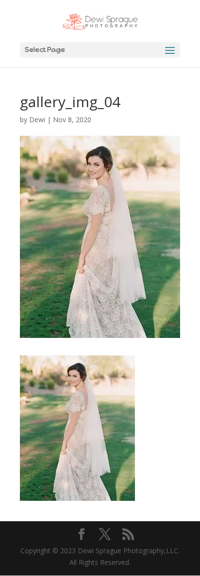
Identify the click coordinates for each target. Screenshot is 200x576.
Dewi (37, 119)
